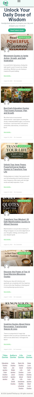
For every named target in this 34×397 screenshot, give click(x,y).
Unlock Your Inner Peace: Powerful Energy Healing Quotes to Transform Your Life (15, 168)
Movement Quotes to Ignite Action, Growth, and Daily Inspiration (16, 58)
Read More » (7, 76)
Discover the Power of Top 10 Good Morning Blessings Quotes (17, 274)
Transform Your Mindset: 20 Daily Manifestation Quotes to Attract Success (17, 221)
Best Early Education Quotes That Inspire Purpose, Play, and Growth (16, 110)
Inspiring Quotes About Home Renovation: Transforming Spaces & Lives (17, 326)
